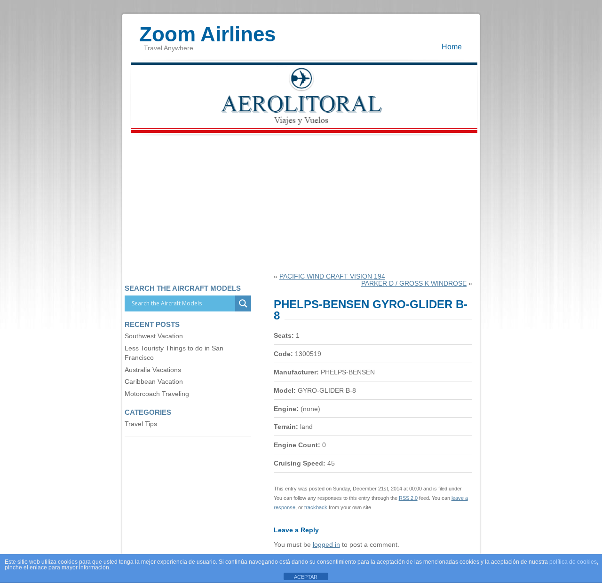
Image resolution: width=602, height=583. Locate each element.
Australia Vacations (153, 369)
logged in (326, 544)
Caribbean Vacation (154, 381)
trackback (315, 507)
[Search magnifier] (243, 303)
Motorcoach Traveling (157, 393)
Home (452, 46)
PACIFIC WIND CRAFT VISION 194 (332, 276)
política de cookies (573, 562)
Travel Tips (141, 424)
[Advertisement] (301, 202)
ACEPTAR (305, 577)
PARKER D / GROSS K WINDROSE (414, 283)
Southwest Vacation (154, 336)
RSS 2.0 (408, 498)
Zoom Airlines (207, 30)
